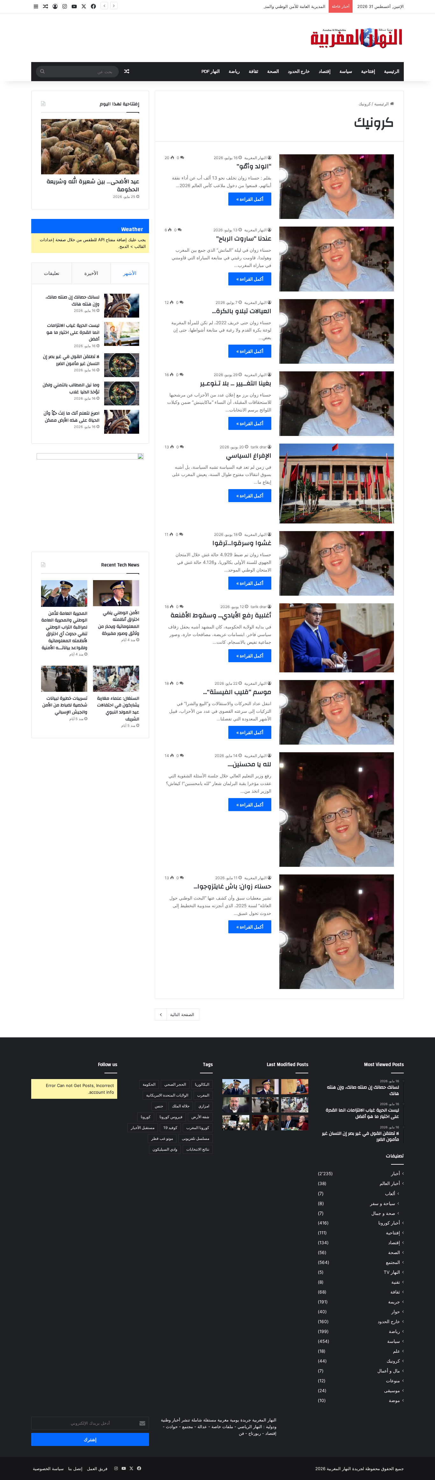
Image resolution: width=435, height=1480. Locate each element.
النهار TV (392, 1272)
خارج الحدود (299, 71)
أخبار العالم (390, 1183)
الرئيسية (391, 71)
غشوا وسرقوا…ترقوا (241, 543)
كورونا (146, 1116)
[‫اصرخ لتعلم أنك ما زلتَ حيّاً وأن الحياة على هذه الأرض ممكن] (121, 422)
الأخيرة (91, 273)
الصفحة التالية (182, 1014)
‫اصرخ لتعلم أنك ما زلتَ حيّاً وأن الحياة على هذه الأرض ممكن (71, 416)
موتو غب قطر (162, 1138)
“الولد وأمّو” (254, 166)
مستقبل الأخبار (142, 1127)
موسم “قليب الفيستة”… (237, 692)
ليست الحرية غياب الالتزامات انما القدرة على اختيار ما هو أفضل (72, 332)
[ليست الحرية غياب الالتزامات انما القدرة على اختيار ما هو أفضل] (121, 334)
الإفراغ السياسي (248, 455)
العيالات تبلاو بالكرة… (241, 311)
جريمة (394, 1301)
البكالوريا (202, 1084)
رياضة (234, 71)
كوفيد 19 (170, 1127)
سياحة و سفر (382, 1203)
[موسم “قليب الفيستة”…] (336, 712)
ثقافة (253, 71)
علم (396, 1351)
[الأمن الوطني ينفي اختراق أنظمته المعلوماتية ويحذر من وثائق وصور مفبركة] (116, 593)
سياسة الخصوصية (48, 1468)
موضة (394, 1400)
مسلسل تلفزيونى (195, 1138)
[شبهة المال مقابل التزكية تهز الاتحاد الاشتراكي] (235, 1104)
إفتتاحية (368, 71)
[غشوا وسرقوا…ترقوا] (336, 563)
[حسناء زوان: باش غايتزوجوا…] (336, 931)
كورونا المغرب (197, 1127)
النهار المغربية (255, 157)
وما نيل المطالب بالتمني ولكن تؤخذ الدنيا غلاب (71, 388)
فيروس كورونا (171, 1116)
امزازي (203, 1106)
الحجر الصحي (175, 1084)
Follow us (107, 1064)
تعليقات (51, 273)
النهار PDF (211, 71)
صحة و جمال (383, 1213)
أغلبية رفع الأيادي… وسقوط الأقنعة (220, 615)
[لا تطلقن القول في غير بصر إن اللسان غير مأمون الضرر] (121, 365)
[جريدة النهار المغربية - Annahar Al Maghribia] (356, 37)
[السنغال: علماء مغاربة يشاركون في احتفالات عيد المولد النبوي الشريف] (116, 679)
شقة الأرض (200, 1116)
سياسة (345, 71)
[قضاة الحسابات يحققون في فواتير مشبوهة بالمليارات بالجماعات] (265, 1122)
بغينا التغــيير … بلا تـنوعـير (235, 383)
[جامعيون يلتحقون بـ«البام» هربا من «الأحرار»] (294, 1122)
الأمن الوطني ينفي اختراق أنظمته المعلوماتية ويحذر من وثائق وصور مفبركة (118, 623)
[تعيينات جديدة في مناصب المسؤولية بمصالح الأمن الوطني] (294, 1086)
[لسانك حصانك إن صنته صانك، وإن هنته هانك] (121, 306)
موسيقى (392, 1390)
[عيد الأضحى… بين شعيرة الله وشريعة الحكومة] (90, 146)
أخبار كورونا (389, 1222)
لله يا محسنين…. (249, 764)
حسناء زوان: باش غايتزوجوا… (232, 886)
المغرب (203, 1095)
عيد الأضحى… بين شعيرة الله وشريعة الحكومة (92, 185)
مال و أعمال (388, 1370)
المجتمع (393, 1262)
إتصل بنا (75, 1468)
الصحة (273, 71)
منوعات (393, 1380)
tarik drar (259, 447)
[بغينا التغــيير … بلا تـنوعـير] (336, 403)
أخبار (395, 1173)
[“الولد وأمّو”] (336, 186)
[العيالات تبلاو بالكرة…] (336, 331)
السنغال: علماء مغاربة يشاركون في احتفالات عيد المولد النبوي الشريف (118, 708)
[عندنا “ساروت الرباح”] (336, 259)
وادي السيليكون (165, 1149)
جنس (159, 1106)
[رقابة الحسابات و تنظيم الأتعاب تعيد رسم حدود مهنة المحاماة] (235, 1122)
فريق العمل (97, 1468)
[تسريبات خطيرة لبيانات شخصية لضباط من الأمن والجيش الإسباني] (64, 679)
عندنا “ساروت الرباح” (243, 238)
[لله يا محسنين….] (336, 809)
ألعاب (390, 1193)
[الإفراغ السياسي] (336, 483)
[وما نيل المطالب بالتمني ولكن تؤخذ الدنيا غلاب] (121, 393)
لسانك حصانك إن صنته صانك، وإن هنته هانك (72, 300)
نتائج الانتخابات (197, 1149)
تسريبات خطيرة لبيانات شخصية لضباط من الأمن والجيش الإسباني (64, 705)
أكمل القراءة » (249, 199)
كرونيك (393, 1361)
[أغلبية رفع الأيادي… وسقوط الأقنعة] (336, 637)
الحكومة (149, 1084)
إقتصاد (325, 71)
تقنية (395, 1282)
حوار (395, 1311)
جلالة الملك (180, 1106)
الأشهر (129, 273)
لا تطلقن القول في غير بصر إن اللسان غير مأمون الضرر (71, 360)
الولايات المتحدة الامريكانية (167, 1095)
